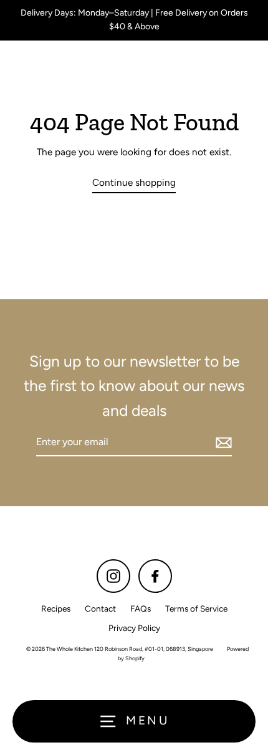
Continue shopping (134, 182)
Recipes (55, 608)
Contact (100, 608)
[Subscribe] (222, 442)
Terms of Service (196, 608)
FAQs (140, 608)
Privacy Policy (134, 628)
